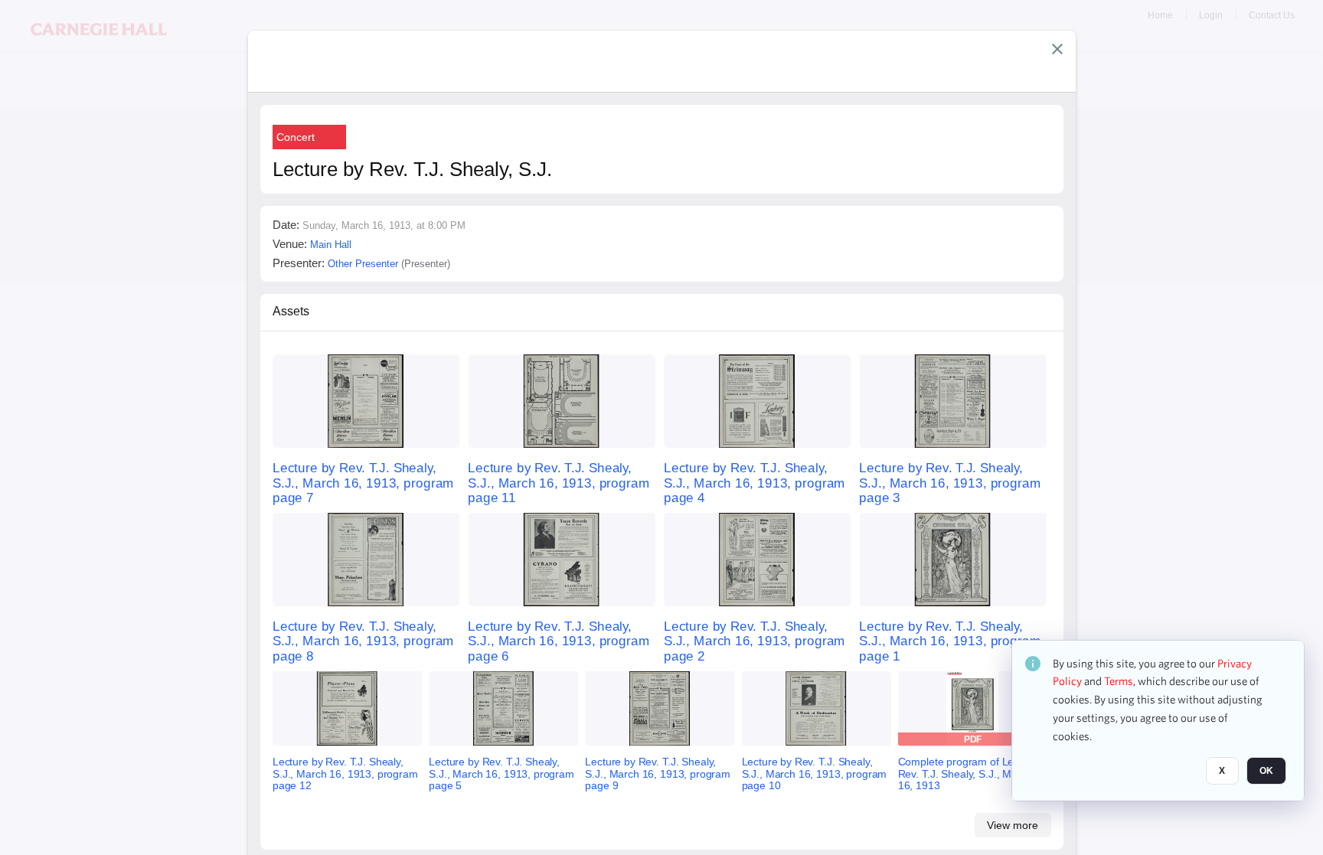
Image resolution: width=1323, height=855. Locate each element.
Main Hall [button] (330, 244)
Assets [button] (291, 311)
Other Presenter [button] (363, 263)
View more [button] (1012, 825)
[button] (1057, 49)
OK (1266, 771)
